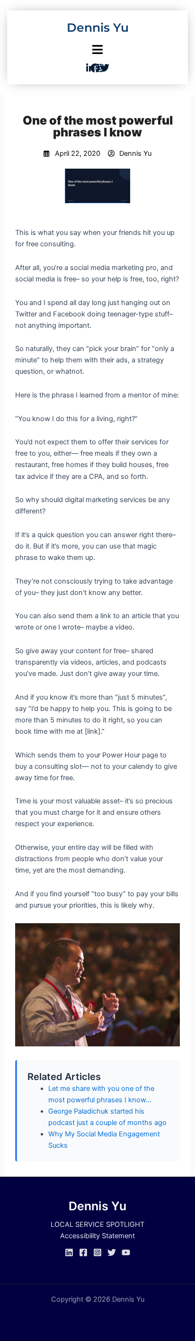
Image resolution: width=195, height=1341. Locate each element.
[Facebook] (83, 1252)
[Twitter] (111, 1252)
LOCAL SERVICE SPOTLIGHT (97, 1224)
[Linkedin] (69, 1252)
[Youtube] (126, 1252)
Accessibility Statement (97, 1236)
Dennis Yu (98, 27)
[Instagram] (97, 1252)
